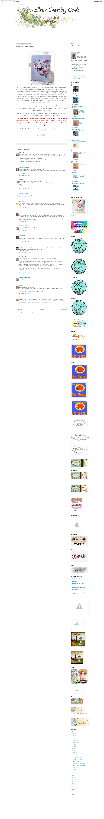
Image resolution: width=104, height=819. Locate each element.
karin (20, 179)
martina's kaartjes (23, 225)
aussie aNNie (75, 95)
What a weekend (82, 97)
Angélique (21, 235)
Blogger (61, 807)
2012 (73, 793)
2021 (73, 775)
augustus (75, 744)
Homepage (41, 309)
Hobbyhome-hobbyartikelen (78, 587)
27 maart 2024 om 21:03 (24, 207)
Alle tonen (85, 193)
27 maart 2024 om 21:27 (24, 230)
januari (75, 769)
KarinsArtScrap (23, 193)
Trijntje (20, 152)
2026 (73, 731)
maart (74, 754)
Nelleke (21, 212)
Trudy (20, 285)
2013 (73, 791)
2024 (73, 735)
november (75, 738)
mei (74, 750)
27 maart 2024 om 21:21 (24, 221)
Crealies (74, 172)
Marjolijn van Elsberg (24, 256)
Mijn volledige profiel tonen (77, 70)
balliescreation (75, 85)
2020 (73, 777)
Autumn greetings (82, 141)
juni (74, 748)
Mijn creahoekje (76, 129)
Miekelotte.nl (75, 589)
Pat (20, 297)
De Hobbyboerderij (76, 578)
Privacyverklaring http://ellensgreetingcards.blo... (78, 46)
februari (75, 767)
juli (74, 746)
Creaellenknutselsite (24, 167)
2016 (73, 785)
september (75, 742)
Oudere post (64, 309)
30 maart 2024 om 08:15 (24, 281)
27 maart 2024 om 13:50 (24, 163)
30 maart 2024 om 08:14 (24, 272)
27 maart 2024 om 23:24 (24, 241)
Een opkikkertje (82, 130)
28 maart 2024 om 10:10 (24, 252)
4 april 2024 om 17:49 (24, 304)
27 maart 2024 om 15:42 (24, 175)
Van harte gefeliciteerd (78, 759)
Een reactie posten (22, 306)
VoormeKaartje (75, 161)
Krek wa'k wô (75, 151)
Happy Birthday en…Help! (79, 763)
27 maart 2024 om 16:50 (24, 188)
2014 (73, 789)
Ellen (79, 52)
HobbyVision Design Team (78, 183)
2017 (73, 783)
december (75, 737)
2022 (73, 774)
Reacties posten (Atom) (27, 312)
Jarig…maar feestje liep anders (80, 765)
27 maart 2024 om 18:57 (24, 196)
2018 (73, 781)
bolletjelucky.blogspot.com (25, 246)
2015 (73, 787)
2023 (73, 772)
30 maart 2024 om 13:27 (24, 293)
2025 (73, 733)
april (74, 752)
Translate (81, 78)
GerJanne (21, 201)
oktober (75, 740)
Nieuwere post (19, 309)
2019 (73, 779)
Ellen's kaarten (75, 140)
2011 (73, 794)
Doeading (74, 581)
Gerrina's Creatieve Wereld (78, 118)
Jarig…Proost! (76, 761)
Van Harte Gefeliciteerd (78, 755)
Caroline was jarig (77, 757)
